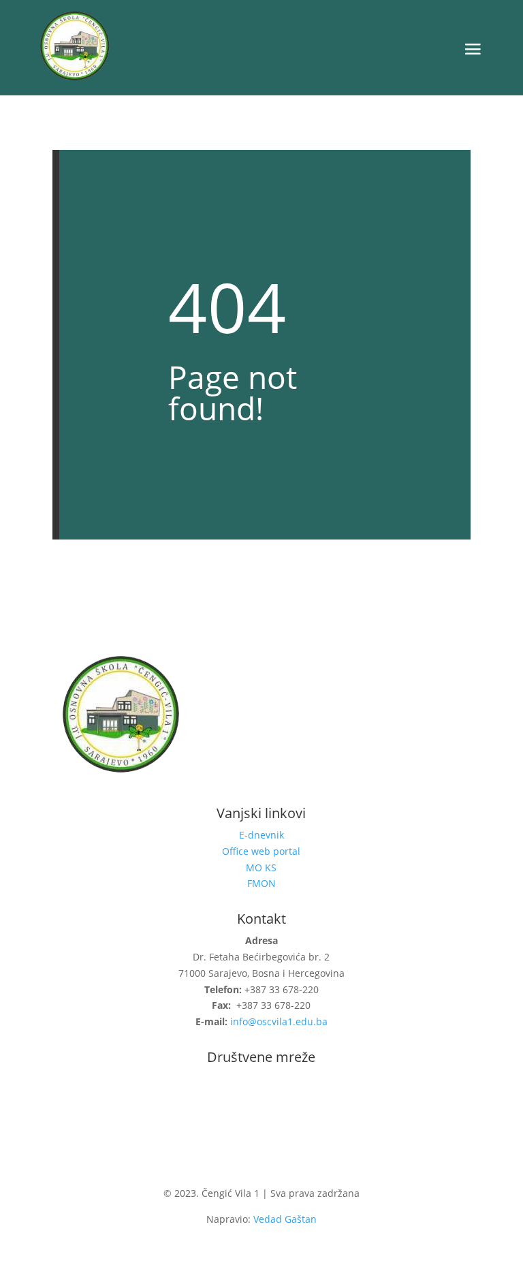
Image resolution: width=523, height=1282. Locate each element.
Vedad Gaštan (285, 1219)
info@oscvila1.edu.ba (279, 1021)
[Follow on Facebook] (234, 1102)
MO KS (261, 867)
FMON (261, 883)
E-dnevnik (261, 834)
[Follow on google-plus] (289, 1102)
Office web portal (261, 851)
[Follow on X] (261, 1102)
